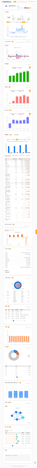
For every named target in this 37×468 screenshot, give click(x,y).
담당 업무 (21, 309)
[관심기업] (18, 8)
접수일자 (28, 432)
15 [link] (23, 445)
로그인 (35, 1)
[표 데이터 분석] (16, 434)
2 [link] (14, 445)
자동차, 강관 (7, 272)
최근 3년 (25, 139)
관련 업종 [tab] (6, 405)
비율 (16, 366)
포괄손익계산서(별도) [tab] (15, 155)
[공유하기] (30, 8)
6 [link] (22, 320)
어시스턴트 (36, 231)
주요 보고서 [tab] (6, 430)
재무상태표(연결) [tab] (21, 155)
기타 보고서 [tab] (11, 430)
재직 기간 (13, 309)
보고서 (6, 432)
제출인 (23, 432)
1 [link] (13, 320)
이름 (5, 309)
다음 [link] (24, 320)
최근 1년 (21, 139)
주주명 (6, 366)
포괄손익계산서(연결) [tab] (8, 155)
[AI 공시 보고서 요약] (17, 437)
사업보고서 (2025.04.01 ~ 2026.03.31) (10, 436)
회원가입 (32, 1)
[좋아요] (21, 8)
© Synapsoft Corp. (15, 466)
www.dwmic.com (27, 265)
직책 (8, 309)
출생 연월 (16, 309)
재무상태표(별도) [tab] (28, 155)
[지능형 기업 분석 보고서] (25, 8)
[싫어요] (23, 8)
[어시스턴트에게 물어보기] (7, 11)
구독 (15, 1)
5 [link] (20, 320)
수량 (29, 366)
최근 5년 (29, 139)
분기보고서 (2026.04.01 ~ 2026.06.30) (10, 434)
